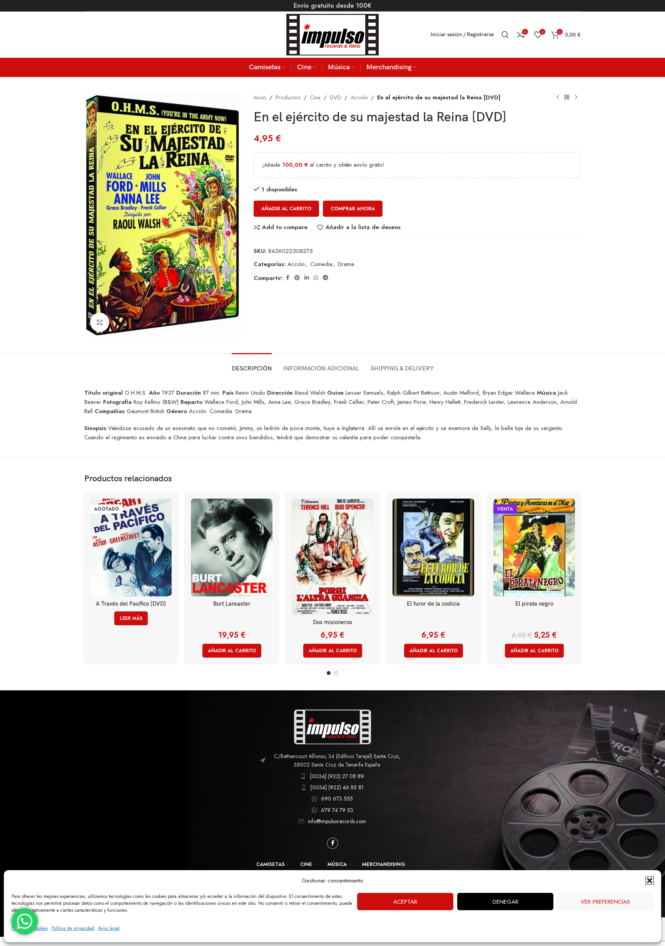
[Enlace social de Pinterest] (297, 278)
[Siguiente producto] (576, 97)
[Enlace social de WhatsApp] (316, 278)
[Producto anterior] (557, 97)
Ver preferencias (605, 901)
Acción (359, 97)
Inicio (260, 97)
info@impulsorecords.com (337, 821)
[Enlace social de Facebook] (287, 278)
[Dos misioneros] (332, 557)
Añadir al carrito (286, 208)
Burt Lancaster (232, 603)
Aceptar (405, 901)
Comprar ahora (353, 208)
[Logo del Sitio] (332, 34)
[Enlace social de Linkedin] (306, 278)
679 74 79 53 (337, 810)
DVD (335, 97)
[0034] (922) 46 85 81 (337, 787)
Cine (315, 97)
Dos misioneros (332, 622)
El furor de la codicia (433, 603)
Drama (346, 264)
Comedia (321, 264)
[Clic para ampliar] (99, 322)
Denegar (505, 901)
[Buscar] (505, 34)
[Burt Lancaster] (231, 547)
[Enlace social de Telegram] (326, 278)
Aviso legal (109, 928)
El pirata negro (534, 603)
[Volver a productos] (566, 97)
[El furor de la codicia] (433, 547)
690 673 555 (337, 798)
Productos (288, 97)
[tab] (252, 365)
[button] (649, 880)
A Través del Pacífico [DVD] (131, 603)
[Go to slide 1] (329, 673)
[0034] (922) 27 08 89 (337, 776)
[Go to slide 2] (336, 673)
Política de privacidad (73, 928)
